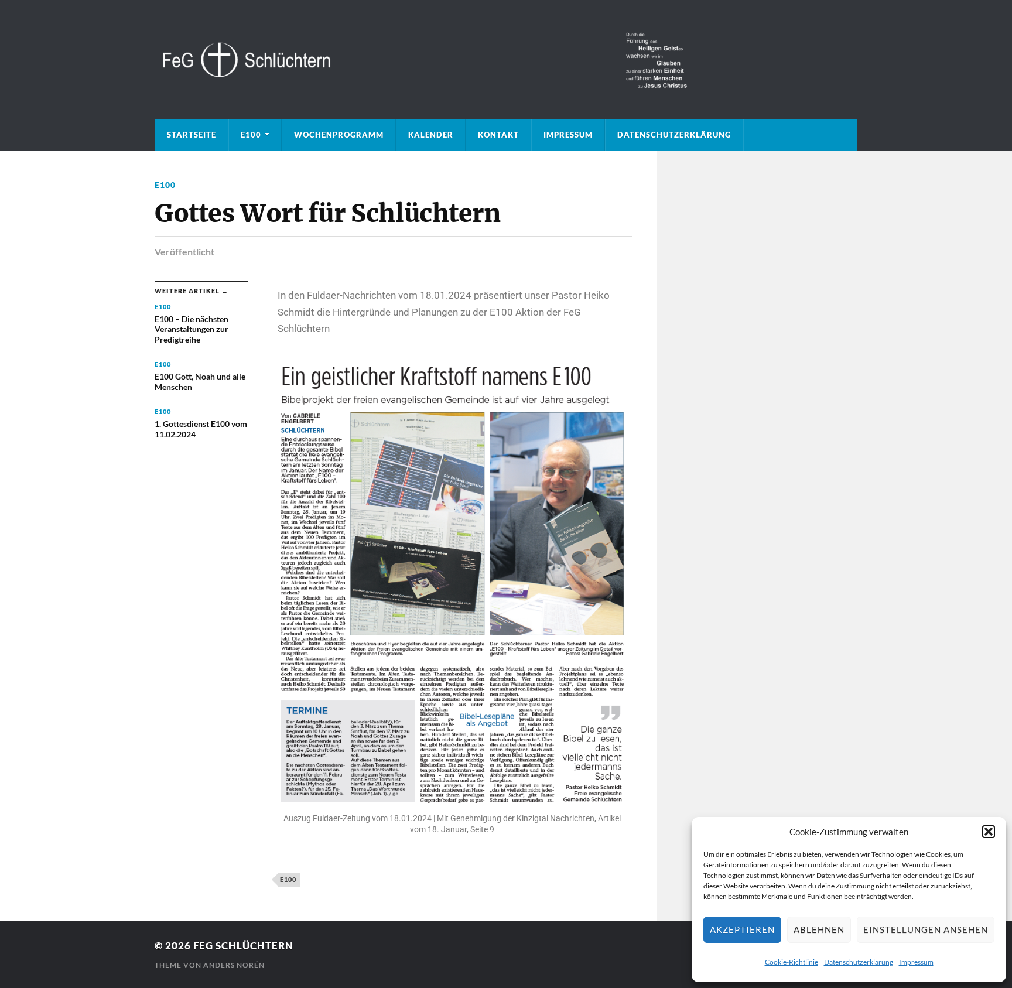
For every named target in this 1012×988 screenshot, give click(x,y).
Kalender (430, 134)
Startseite (191, 134)
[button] (988, 831)
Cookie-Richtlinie (791, 962)
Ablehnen (819, 929)
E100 (251, 134)
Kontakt (498, 134)
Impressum (916, 962)
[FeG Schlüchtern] (506, 59)
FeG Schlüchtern (243, 945)
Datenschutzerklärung (858, 962)
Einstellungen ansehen (925, 929)
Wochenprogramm (339, 134)
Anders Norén (234, 964)
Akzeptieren (742, 929)
